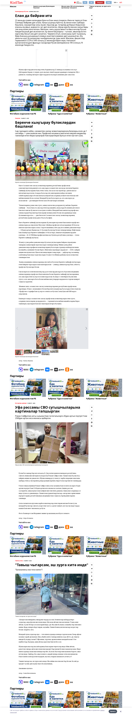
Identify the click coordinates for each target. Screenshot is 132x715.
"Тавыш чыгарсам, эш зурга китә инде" (100, 7)
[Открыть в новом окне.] (24, 85)
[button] (86, 328)
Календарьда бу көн (21, 11)
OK (91, 2)
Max (108, 2)
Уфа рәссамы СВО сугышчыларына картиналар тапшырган (72, 7)
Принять (113, 711)
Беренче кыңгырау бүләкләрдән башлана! (44, 7)
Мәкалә (13, 7)
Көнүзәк (17, 118)
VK (85, 2)
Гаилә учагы (19, 560)
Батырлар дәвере (21, 403)
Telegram (100, 2)
